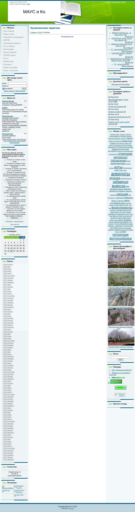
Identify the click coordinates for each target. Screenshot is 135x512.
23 (24, 248)
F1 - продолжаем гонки (119, 50)
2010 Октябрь (8, 356)
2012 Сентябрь (9, 372)
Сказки (130, 224)
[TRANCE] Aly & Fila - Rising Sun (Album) (122, 39)
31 (5, 254)
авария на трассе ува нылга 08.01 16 (121, 45)
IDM (124, 147)
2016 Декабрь (8, 455)
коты (118, 167)
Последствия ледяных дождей (120, 269)
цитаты (120, 151)
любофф (111, 230)
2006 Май (7, 267)
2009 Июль (7, 338)
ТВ (115, 224)
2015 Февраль (8, 406)
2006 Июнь (7, 269)
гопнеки (116, 205)
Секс (115, 228)
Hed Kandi (123, 178)
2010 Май (7, 352)
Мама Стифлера (117, 201)
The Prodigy (119, 147)
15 (20, 245)
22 (20, 248)
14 (17, 245)
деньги (127, 214)
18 (8, 248)
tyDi (120, 212)
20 (14, 248)
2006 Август (7, 273)
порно (118, 143)
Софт (121, 170)
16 (24, 245)
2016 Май (7, 439)
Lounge (128, 164)
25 (8, 251)
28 (17, 251)
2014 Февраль (8, 379)
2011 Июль (7, 363)
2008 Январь (8, 305)
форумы (113, 210)
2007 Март (7, 285)
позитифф (129, 147)
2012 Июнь (7, 370)
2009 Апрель (8, 332)
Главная (33, 32)
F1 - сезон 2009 (120, 64)
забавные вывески (120, 184)
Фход (124, 2)
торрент (122, 134)
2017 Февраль (8, 459)
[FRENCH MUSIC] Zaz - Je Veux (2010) (121, 34)
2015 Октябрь (8, 424)
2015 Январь (8, 403)
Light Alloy (123, 136)
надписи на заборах (117, 191)
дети (125, 170)
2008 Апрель (8, 312)
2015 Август (7, 419)
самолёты (118, 230)
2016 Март (7, 435)
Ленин (128, 161)
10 (5, 245)
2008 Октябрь (8, 318)
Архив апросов (18, 221)
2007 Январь (8, 280)
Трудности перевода (116, 107)
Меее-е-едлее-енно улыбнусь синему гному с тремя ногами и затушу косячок (15, 192)
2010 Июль (7, 354)
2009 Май (7, 334)
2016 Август (7, 446)
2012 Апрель (8, 368)
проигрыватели (114, 136)
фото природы (125, 220)
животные (127, 141)
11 (8, 245)
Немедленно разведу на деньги (16, 180)
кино (116, 212)
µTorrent (128, 134)
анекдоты (120, 173)
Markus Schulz (117, 216)
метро (111, 205)
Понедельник (127, 168)
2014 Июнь (7, 388)
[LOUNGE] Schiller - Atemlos (122, 53)
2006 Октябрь (8, 278)
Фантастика (127, 210)
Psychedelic (128, 145)
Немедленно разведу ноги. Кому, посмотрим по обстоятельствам (16, 183)
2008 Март (7, 309)
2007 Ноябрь (8, 300)
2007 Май (7, 289)
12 (11, 245)
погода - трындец (115, 226)
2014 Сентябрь (9, 394)
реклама (113, 218)
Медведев (124, 224)
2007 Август (7, 294)
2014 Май (7, 385)
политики (128, 203)
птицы (124, 218)
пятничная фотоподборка (120, 236)
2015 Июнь (7, 415)
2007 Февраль (8, 282)
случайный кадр (117, 203)
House (129, 178)
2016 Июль (7, 444)
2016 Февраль (8, 433)
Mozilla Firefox (114, 134)
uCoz (72, 508)
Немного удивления (115, 112)
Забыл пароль (9, 91)
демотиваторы (118, 163)
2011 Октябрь (8, 365)
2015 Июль (7, 417)
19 (11, 248)
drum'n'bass (117, 145)
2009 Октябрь (8, 343)
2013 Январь (8, 377)
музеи (120, 228)
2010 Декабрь (8, 359)
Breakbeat (111, 147)
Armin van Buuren (115, 141)
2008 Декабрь (8, 323)
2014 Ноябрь (8, 399)
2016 (40, 32)
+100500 (122, 232)
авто (127, 200)
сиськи (122, 194)
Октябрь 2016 (14, 235)
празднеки (120, 198)
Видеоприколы (122, 207)
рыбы (116, 220)
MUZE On (129, 37)
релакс (111, 168)
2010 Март (7, 350)
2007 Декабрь (8, 303)
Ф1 (123, 226)
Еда (116, 154)
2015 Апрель (8, 410)
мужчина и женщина (116, 214)
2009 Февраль (8, 327)
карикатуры (116, 149)
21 (17, 248)
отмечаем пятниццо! (123, 155)
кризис (117, 170)
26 (11, 251)
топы (124, 212)
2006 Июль (7, 271)
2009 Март (7, 329)
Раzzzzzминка (127, 51)
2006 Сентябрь (9, 276)
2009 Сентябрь (9, 341)
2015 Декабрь (8, 428)
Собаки (112, 143)
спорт (112, 212)
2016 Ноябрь (8, 453)
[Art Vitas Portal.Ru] (20, 497)
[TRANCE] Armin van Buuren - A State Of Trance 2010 (121, 60)
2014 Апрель (8, 383)
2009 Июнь (7, 336)
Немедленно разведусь (16, 177)
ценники (117, 222)
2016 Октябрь (8, 450)
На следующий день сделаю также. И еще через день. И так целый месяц (15, 201)
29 (20, 251)
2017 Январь (8, 457)
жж (110, 154)
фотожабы (124, 222)
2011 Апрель (8, 361)
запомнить (9, 89)
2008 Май (7, 314)
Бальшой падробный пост (118, 117)
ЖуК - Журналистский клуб (122, 370)
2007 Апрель (8, 287)
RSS (28, 4)
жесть (122, 143)
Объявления (118, 160)
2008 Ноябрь (8, 320)
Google (119, 218)
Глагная (108, 2)
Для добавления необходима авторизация (15, 142)
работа (123, 138)
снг (122, 145)
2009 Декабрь (8, 345)
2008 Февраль (8, 307)
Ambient (128, 212)
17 (5, 248)
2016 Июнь (7, 442)
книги (118, 224)
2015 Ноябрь (8, 426)
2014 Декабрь (8, 401)
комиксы (128, 197)
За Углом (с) (128, 48)
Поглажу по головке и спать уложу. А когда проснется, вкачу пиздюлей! (14, 165)
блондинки (119, 210)
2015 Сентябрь (9, 421)
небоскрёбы (127, 228)
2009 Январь (8, 325)
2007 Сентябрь (9, 296)
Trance (129, 138)
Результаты (9, 221)
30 (24, 251)
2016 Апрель (8, 437)
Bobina (131, 230)
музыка (115, 178)
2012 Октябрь (8, 374)
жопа (113, 154)
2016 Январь (8, 430)
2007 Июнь (7, 291)
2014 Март (7, 381)
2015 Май (7, 412)
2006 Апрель (8, 264)
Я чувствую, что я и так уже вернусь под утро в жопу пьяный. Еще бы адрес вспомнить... (14, 214)
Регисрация (116, 2)
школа (111, 222)
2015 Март (7, 408)
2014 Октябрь (8, 397)
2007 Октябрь (8, 298)
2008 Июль (7, 316)
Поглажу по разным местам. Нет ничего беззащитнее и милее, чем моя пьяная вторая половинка (14, 174)
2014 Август (7, 392)
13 (14, 245)
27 (14, 251)
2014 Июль (7, 390)
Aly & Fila (125, 230)
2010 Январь (8, 347)
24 (5, 251)
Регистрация (20, 91)
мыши (121, 205)
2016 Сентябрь (9, 448)
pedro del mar (127, 216)
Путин (117, 232)
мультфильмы (128, 151)
